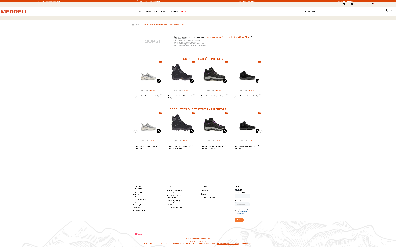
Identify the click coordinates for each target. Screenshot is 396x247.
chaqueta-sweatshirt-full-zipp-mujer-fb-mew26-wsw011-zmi (163, 24)
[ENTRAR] (385, 11)
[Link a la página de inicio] (136, 24)
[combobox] (339, 12)
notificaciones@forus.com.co (227, 244)
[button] (372, 5)
